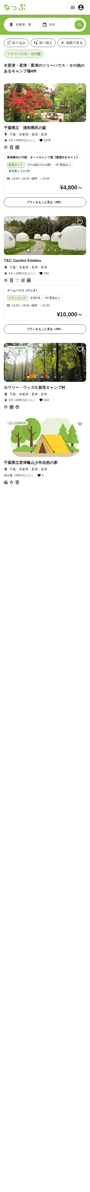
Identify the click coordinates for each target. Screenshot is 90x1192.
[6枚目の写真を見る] (62, 117)
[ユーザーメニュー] (77, 7)
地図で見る (74, 43)
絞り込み (19, 43)
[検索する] (79, 25)
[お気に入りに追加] (80, 89)
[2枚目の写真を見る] (35, 117)
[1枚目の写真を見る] (28, 117)
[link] (45, 145)
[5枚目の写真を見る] (55, 117)
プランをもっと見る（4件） (45, 329)
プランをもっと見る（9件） (45, 202)
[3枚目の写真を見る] (42, 117)
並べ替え (46, 43)
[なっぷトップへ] (14, 7)
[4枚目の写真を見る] (48, 117)
